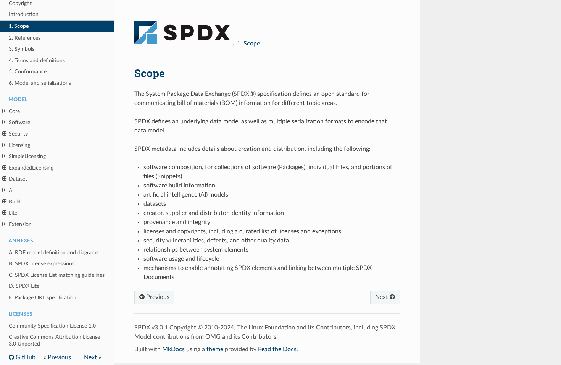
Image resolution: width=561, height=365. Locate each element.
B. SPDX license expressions (41, 263)
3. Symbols (21, 49)
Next (382, 297)
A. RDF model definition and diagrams (53, 252)
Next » (92, 357)
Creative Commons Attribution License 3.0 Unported (54, 340)
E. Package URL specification (42, 297)
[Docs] (182, 28)
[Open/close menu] (4, 26)
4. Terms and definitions (37, 60)
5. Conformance (28, 71)
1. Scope (19, 26)
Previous (157, 297)
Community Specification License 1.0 (52, 326)
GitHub (24, 357)
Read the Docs (277, 349)
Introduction (24, 14)
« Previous (57, 357)
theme (214, 349)
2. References (24, 38)
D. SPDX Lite (24, 286)
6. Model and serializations (40, 83)
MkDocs (173, 349)
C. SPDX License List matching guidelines (57, 275)
